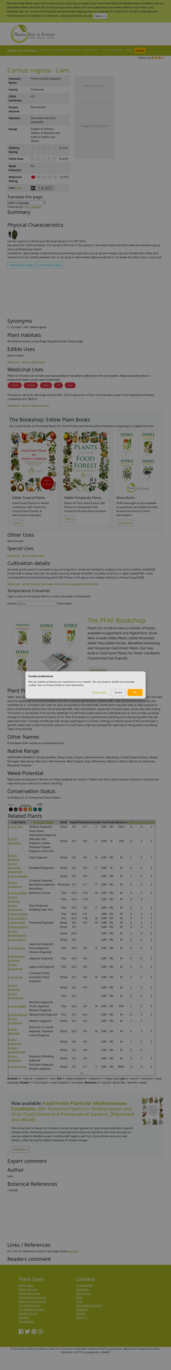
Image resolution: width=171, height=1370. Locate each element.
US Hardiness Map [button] (49, 265)
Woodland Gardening (32, 1297)
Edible (131, 822)
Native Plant (62, 50)
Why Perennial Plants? (33, 1301)
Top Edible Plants (29, 1305)
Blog (129, 50)
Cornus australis (18, 876)
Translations (26, 1321)
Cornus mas (15, 977)
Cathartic (14, 385)
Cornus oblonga (17, 1014)
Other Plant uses (29, 1293)
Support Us (83, 1293)
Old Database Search (89, 1305)
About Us (82, 1317)
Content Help (84, 1285)
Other (151, 822)
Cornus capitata (17, 892)
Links (79, 1301)
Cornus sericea (17, 1066)
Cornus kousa (16, 948)
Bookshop (82, 1289)
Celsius (11, 603)
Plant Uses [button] (90, 50)
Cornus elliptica (17, 918)
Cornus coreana (17, 914)
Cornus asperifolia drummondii (15, 867)
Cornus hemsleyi (18, 927)
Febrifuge (31, 385)
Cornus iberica (17, 939)
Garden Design (28, 1313)
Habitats (24, 1317)
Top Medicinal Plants (32, 1309)
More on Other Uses (33, 555)
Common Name (43, 822)
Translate (35, 207)
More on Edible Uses (33, 362)
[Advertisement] (152, 132)
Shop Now (125, 523)
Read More (20, 1149)
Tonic (70, 385)
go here (73, 1251)
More (17, 523)
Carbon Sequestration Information (79, 583)
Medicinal (141, 822)
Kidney (46, 385)
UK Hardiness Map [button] (21, 265)
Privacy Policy (99, 692)
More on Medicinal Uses (35, 405)
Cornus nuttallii (17, 1006)
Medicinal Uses (28, 1289)
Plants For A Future (22, 50)
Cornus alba (15, 826)
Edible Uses (26, 1285)
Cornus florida (16, 922)
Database (47, 50)
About (77, 50)
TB (58, 385)
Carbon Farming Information (38, 583)
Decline (118, 692)
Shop (105, 50)
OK (135, 692)
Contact (81, 1313)
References (13, 362)
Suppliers (117, 50)
